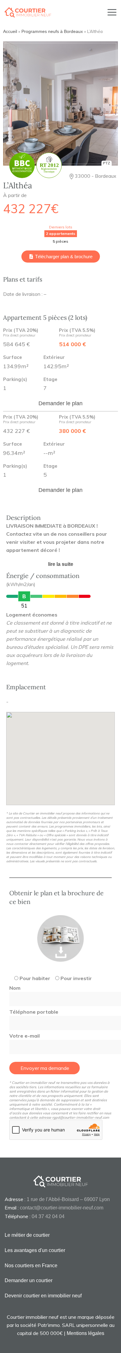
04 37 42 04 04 (48, 1216)
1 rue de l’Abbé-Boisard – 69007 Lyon (68, 1199)
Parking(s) (15, 379)
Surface (12, 357)
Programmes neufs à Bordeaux (52, 31)
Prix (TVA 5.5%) (77, 333)
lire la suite (60, 564)
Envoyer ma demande (44, 1068)
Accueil (10, 31)
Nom (14, 988)
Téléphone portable (33, 1012)
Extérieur (54, 357)
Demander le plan (60, 403)
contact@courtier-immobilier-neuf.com (61, 1207)
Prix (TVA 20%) (20, 333)
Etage (50, 379)
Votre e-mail (24, 1036)
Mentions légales (85, 1333)
